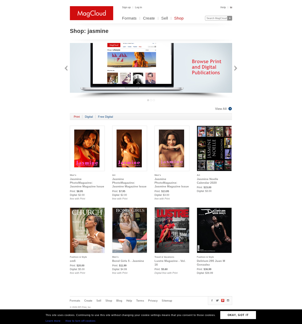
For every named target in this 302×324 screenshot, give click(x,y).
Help (223, 7)
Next (235, 68)
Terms (140, 300)
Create (149, 18)
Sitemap (167, 300)
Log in (138, 7)
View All (221, 108)
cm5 (73, 260)
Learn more (53, 320)
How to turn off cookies (81, 320)
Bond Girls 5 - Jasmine (128, 260)
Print (77, 116)
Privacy (153, 300)
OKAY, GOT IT (238, 315)
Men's (73, 175)
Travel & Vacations (164, 257)
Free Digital (105, 116)
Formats (129, 18)
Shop (179, 18)
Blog (119, 300)
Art (113, 175)
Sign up (126, 7)
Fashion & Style (78, 257)
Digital (89, 116)
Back (66, 68)
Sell (164, 18)
